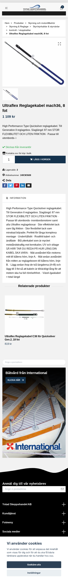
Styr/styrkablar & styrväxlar (46, 26)
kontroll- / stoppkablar (20, 30)
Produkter (19, 23)
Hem (7, 23)
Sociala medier (11, 531)
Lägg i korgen (42, 159)
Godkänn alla (34, 564)
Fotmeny (7, 522)
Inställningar (34, 573)
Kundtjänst (9, 513)
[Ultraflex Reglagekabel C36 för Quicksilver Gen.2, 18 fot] (34, 315)
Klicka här (14, 380)
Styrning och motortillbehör (41, 23)
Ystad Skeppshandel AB (17, 504)
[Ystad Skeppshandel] (34, 8)
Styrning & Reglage (18, 26)
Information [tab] (17, 198)
